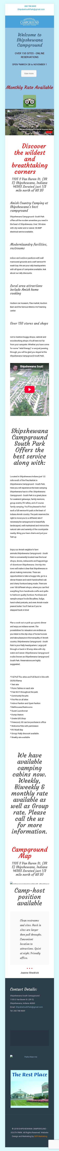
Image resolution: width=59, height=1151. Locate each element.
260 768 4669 (30, 6)
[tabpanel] (29, 943)
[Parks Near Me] (29, 1057)
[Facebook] (29, 13)
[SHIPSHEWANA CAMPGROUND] (29, 21)
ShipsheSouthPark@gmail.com (31, 9)
